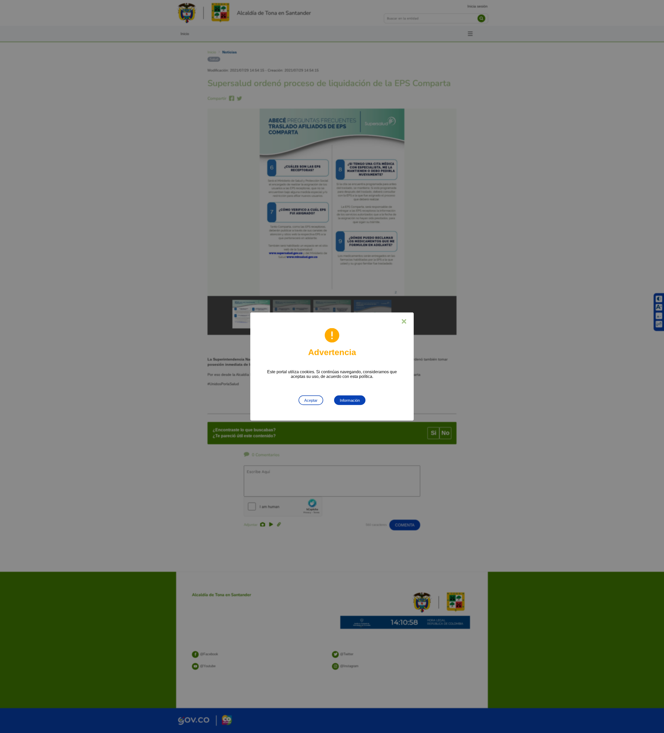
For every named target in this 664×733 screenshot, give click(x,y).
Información (350, 400)
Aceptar (310, 400)
